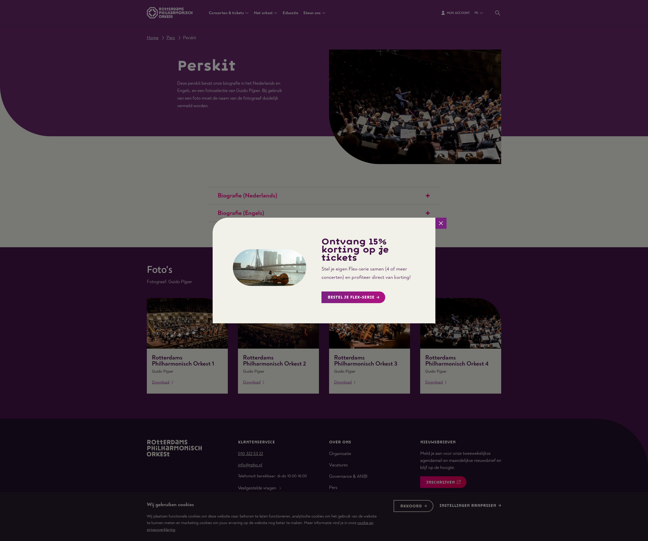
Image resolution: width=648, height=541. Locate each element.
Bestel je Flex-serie (351, 297)
